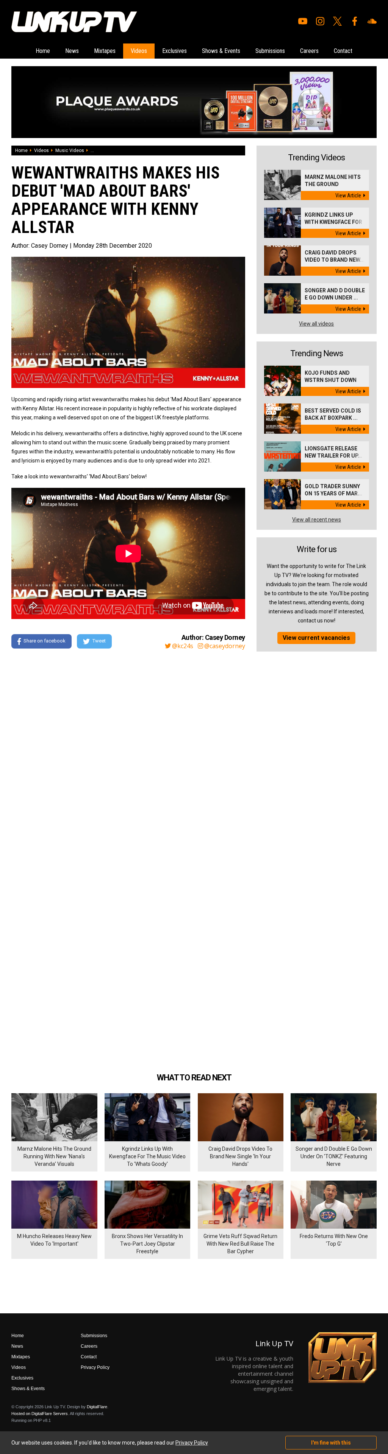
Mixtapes (105, 50)
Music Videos (69, 150)
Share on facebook (44, 641)
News (72, 50)
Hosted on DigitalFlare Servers (39, 1413)
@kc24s (182, 646)
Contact (343, 50)
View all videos (316, 323)
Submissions (270, 50)
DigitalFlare (97, 1406)
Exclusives (174, 50)
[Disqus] (128, 758)
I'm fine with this (331, 1443)
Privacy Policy (95, 1367)
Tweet (99, 641)
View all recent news (316, 519)
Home (43, 50)
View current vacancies (316, 637)
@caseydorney (224, 646)
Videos (139, 50)
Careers (309, 50)
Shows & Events (221, 50)
